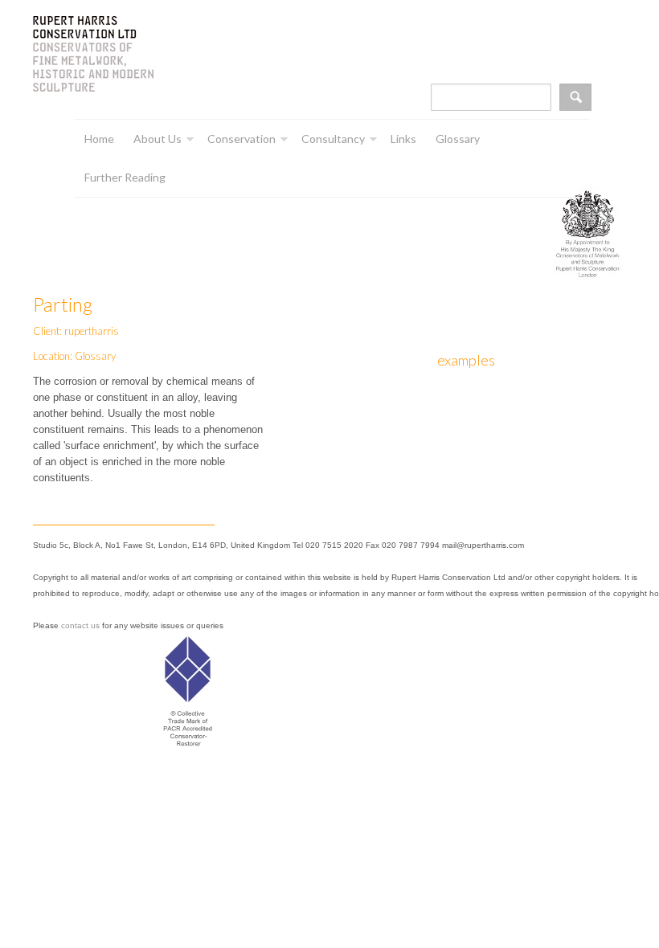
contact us (80, 625)
